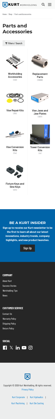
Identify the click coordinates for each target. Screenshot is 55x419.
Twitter (11, 347)
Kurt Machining (18, 403)
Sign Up (27, 248)
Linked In (17, 347)
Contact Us (7, 313)
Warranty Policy (9, 318)
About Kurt (7, 280)
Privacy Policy (28, 389)
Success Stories (9, 285)
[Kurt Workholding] (20, 5)
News (5, 295)
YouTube (24, 347)
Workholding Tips (10, 290)
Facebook (5, 347)
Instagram (30, 347)
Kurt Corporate (18, 397)
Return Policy (8, 328)
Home (5, 14)
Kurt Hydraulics (36, 397)
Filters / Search (14, 43)
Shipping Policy (9, 323)
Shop (10, 14)
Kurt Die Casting (37, 403)
